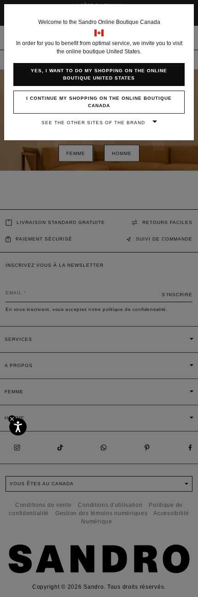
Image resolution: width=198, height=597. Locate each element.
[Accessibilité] (18, 427)
